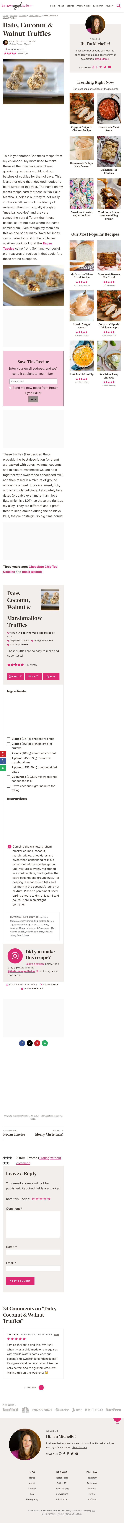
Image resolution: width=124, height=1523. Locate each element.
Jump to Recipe (16, 49)
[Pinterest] (101, 67)
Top (117, 1423)
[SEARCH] (120, 6)
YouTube (92, 1499)
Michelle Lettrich (24, 41)
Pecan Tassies (14, 1133)
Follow (109, 6)
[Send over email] (45, 1043)
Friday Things (84, 6)
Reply (56, 1334)
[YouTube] (109, 67)
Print (15, 676)
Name (11, 1247)
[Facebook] (97, 67)
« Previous (30, 1387)
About (61, 6)
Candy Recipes (35, 16)
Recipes (70, 6)
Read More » (102, 58)
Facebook (92, 1483)
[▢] (9, 739)
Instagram (92, 1477)
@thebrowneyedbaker (21, 971)
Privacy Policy (58, 1514)
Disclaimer (46, 1514)
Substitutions (62, 1499)
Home (52, 6)
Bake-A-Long (62, 1488)
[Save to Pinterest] (37, 1043)
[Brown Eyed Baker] (17, 6)
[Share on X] (30, 1043)
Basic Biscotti (32, 572)
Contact (32, 1488)
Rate (52, 676)
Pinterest (92, 1488)
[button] (9, 664)
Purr (93, 1510)
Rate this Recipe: (18, 1199)
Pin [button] (33, 676)
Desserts (22, 16)
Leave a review (35, 963)
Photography (32, 1499)
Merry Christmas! (49, 1133)
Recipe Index (62, 1477)
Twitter (92, 1494)
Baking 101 (98, 6)
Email (11, 1263)
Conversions (62, 1494)
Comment (14, 1208)
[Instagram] (93, 67)
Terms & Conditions (74, 1514)
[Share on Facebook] (22, 1043)
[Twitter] (105, 67)
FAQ (32, 1494)
